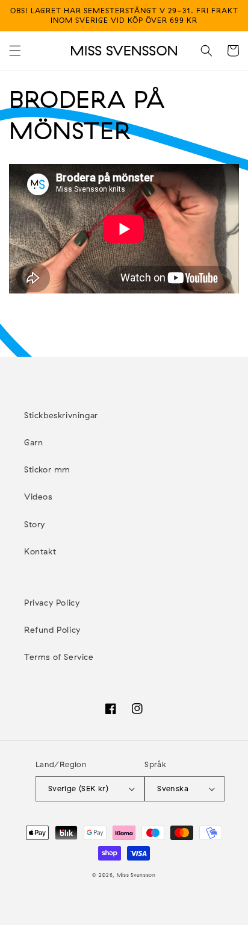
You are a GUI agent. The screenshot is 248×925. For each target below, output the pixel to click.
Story (34, 524)
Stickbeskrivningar (61, 415)
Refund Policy (52, 629)
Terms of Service (59, 656)
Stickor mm (47, 469)
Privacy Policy (51, 602)
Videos (38, 496)
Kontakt (40, 551)
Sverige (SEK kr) (78, 788)
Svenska (172, 788)
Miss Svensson (136, 875)
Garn (33, 442)
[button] (15, 50)
